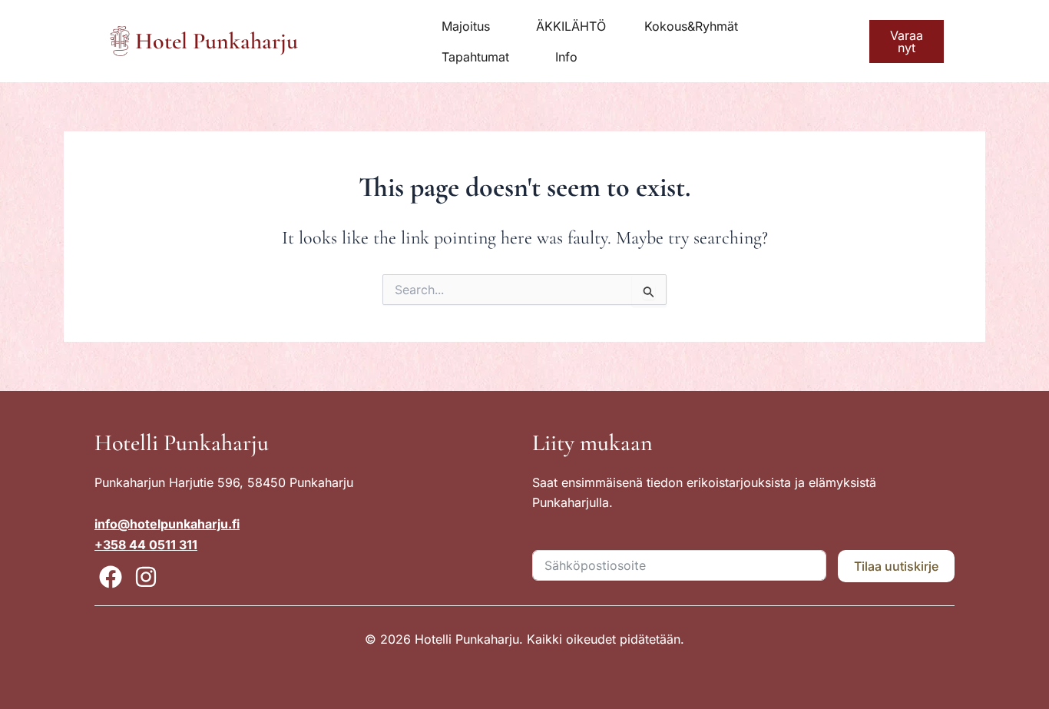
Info (566, 57)
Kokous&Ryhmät (691, 26)
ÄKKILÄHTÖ (571, 26)
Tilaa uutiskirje (896, 566)
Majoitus (466, 26)
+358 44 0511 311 (145, 544)
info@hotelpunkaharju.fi (167, 524)
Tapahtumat (475, 57)
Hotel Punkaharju (216, 41)
